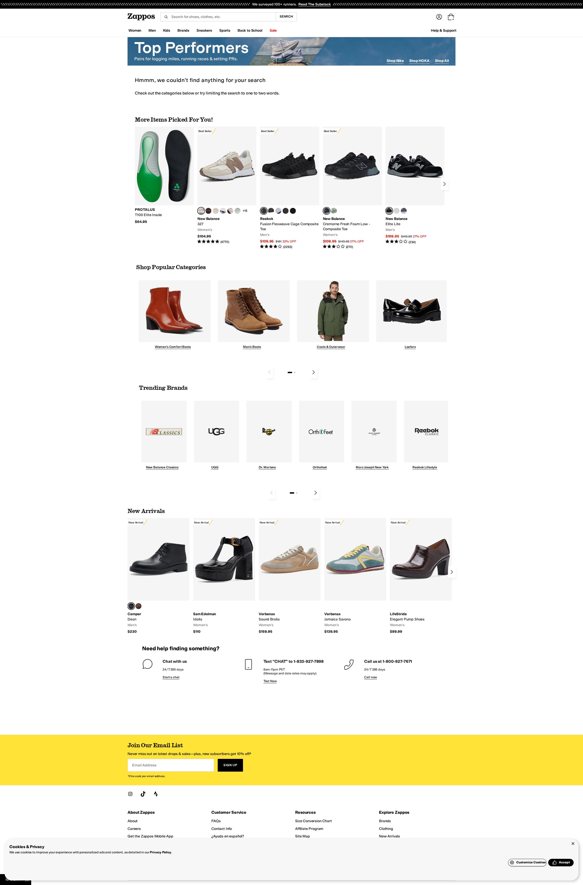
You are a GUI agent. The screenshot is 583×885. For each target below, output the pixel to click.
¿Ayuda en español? (227, 836)
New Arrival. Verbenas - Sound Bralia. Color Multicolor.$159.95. (290, 576)
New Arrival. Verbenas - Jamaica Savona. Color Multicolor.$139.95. (355, 576)
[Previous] (269, 372)
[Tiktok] (143, 794)
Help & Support (443, 30)
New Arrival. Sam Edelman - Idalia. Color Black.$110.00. (224, 576)
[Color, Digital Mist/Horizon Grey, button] (223, 210)
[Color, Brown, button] (271, 210)
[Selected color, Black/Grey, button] (263, 210)
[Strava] (156, 794)
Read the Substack (314, 4)
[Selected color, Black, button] (389, 210)
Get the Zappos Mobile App (150, 836)
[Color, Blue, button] (285, 210)
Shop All (442, 61)
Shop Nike (395, 61)
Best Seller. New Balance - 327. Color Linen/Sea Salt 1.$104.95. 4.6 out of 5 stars (226, 185)
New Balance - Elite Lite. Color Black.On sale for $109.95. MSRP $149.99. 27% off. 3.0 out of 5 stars (415, 185)
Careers (134, 828)
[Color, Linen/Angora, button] (215, 210)
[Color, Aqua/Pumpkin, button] (334, 210)
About (133, 821)
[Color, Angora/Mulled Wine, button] (230, 210)
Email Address (144, 765)
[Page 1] (290, 372)
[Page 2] (294, 372)
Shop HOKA (419, 61)
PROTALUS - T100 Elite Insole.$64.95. (164, 175)
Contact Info (221, 828)
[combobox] (218, 16)
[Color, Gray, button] (278, 210)
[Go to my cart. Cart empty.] (450, 16)
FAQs (215, 821)
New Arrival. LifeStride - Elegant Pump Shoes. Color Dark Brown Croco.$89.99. (421, 576)
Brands (385, 821)
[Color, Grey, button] (403, 210)
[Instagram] (130, 794)
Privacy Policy (160, 852)
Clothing (386, 828)
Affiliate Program (309, 828)
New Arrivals (389, 836)
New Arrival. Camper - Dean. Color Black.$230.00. (158, 576)
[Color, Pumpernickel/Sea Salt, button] (208, 210)
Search (286, 16)
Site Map (302, 836)
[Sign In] (439, 16)
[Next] (444, 184)
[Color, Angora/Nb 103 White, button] (237, 210)
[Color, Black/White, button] (293, 210)
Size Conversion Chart (313, 821)
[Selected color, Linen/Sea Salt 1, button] (201, 210)
